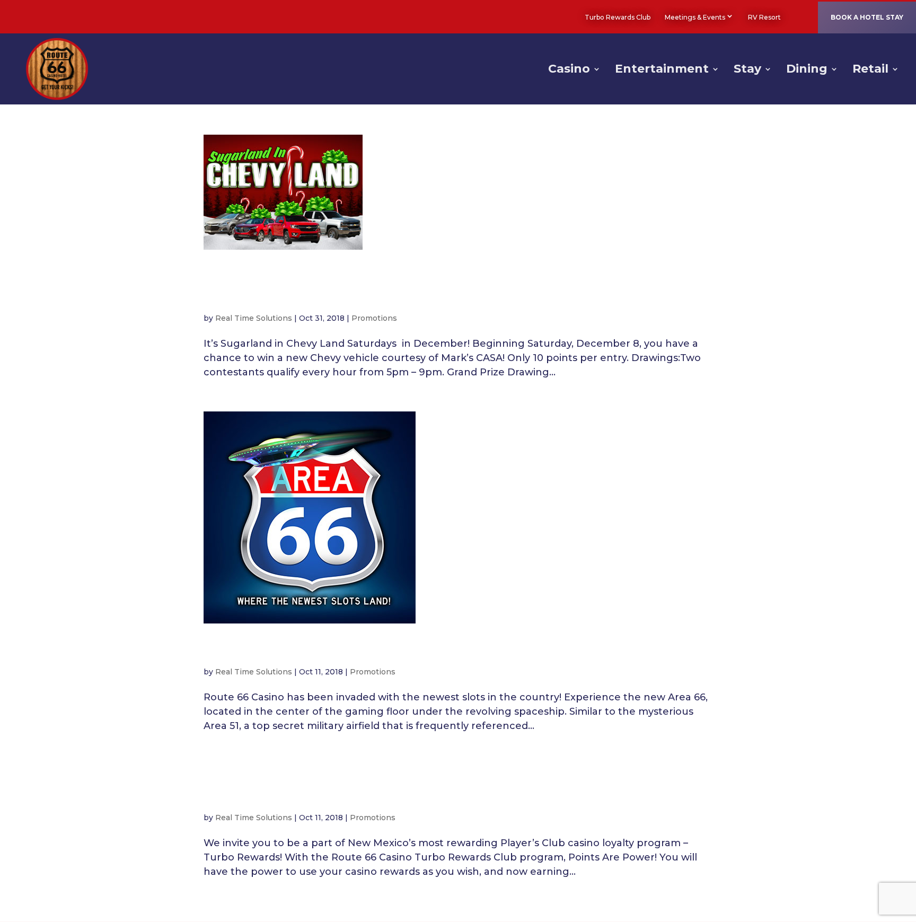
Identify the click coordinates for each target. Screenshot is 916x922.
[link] (795, 17)
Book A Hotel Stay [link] (867, 17)
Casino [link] (569, 70)
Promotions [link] (374, 318)
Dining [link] (806, 70)
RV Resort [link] (764, 17)
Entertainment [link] (662, 70)
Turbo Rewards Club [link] (617, 17)
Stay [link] (747, 70)
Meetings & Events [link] (695, 17)
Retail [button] (870, 70)
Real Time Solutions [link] (253, 318)
